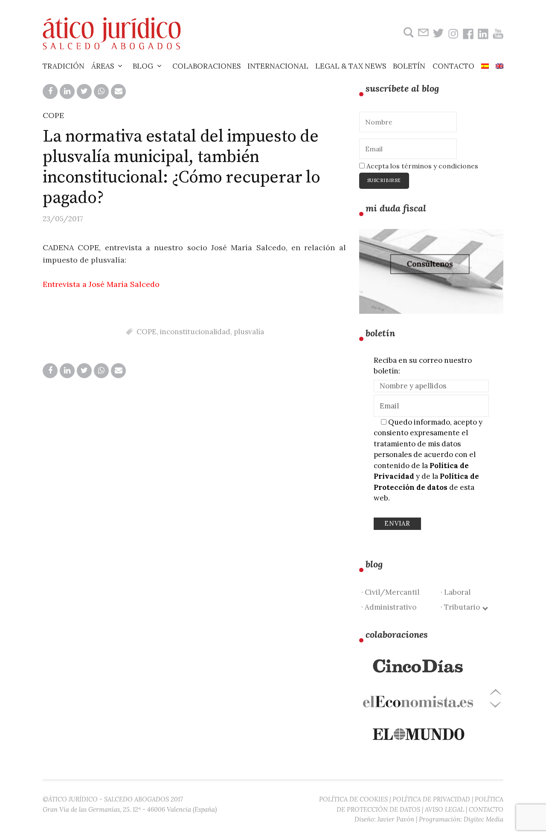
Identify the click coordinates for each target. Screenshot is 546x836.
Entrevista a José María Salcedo (101, 284)
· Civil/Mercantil (390, 592)
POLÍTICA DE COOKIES (353, 799)
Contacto (453, 66)
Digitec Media (483, 819)
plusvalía (249, 331)
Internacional (277, 66)
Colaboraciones (206, 66)
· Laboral (455, 592)
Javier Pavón (396, 819)
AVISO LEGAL (444, 809)
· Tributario (462, 607)
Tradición (63, 66)
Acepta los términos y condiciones (421, 166)
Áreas (102, 66)
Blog (143, 66)
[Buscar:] (407, 33)
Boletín (409, 66)
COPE (53, 115)
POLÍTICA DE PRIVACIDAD (431, 799)
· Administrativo (388, 607)
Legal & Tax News (350, 66)
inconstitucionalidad (195, 331)
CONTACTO (486, 809)
